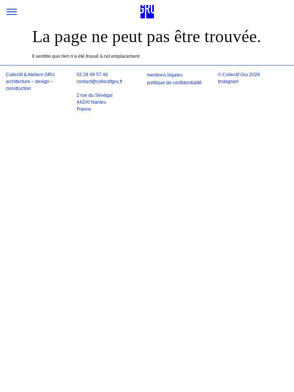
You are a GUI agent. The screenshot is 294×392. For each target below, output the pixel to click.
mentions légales (165, 75)
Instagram (228, 81)
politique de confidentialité (174, 82)
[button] (12, 12)
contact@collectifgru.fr (99, 81)
